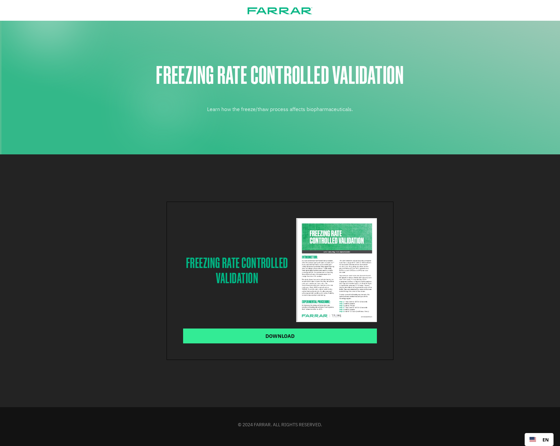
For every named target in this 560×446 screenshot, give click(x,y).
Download (280, 336)
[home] (280, 10)
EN (545, 440)
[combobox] (539, 439)
